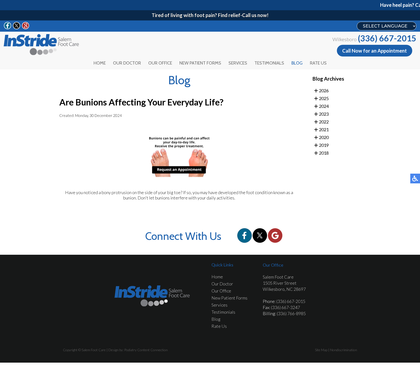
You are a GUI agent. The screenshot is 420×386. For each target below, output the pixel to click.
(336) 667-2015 (387, 38)
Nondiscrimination (343, 350)
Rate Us (318, 63)
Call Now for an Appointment (374, 51)
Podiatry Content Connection (146, 350)
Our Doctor (127, 63)
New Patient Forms (200, 63)
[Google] (275, 241)
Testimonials (269, 63)
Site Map (321, 350)
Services (237, 63)
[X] (260, 241)
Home (100, 63)
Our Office (160, 63)
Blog (297, 63)
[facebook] (245, 241)
